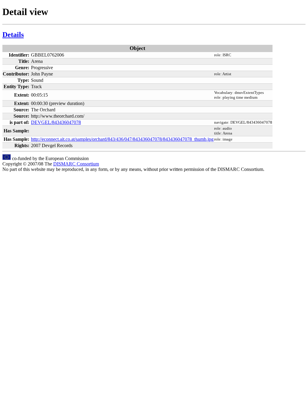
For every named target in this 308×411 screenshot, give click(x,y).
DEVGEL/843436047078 (56, 122)
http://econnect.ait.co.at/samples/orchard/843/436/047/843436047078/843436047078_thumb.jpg (122, 139)
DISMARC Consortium (76, 163)
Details (13, 35)
